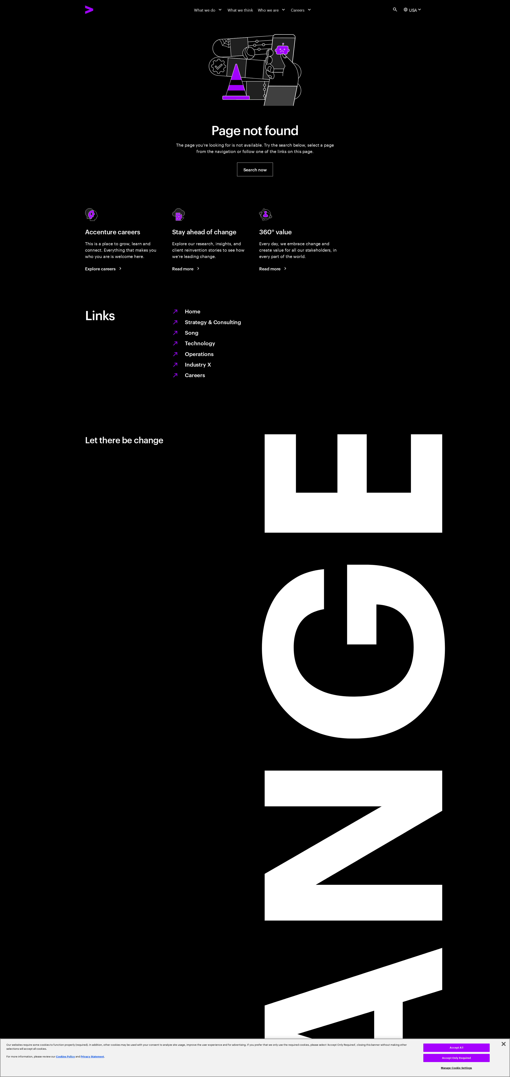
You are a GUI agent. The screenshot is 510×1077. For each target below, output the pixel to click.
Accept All (456, 1047)
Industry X (198, 364)
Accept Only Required (456, 1058)
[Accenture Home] (101, 9)
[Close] (503, 1044)
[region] (255, 1058)
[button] (255, 169)
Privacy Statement (92, 1056)
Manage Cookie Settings (456, 1068)
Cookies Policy (65, 1056)
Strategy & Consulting (213, 321)
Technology (200, 342)
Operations (199, 353)
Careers (195, 374)
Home (192, 311)
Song (191, 332)
